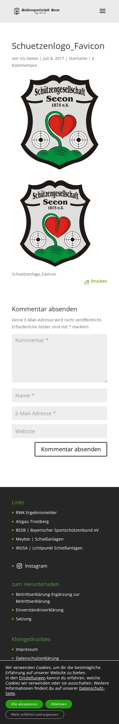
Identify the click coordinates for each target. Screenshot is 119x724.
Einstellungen (32, 678)
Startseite (78, 58)
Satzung (23, 618)
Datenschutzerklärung (37, 658)
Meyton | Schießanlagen (40, 539)
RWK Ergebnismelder (36, 512)
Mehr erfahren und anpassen (34, 714)
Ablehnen (58, 704)
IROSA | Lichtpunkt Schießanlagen (49, 548)
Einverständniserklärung (40, 610)
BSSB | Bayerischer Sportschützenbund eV (57, 530)
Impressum (27, 649)
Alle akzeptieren (24, 704)
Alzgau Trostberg (32, 521)
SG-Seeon (29, 58)
